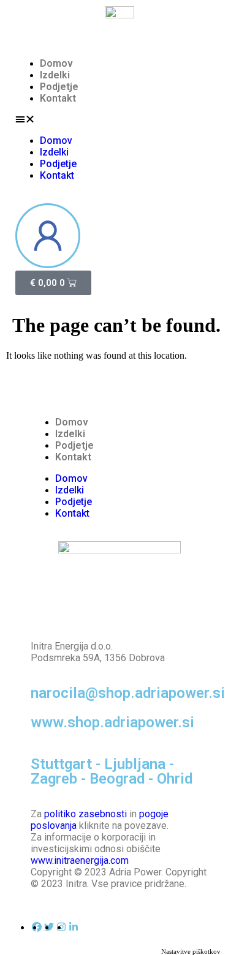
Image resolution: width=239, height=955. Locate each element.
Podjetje (59, 86)
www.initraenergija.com (80, 860)
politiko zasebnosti (85, 814)
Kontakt (58, 98)
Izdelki (55, 75)
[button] (119, 119)
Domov (56, 63)
